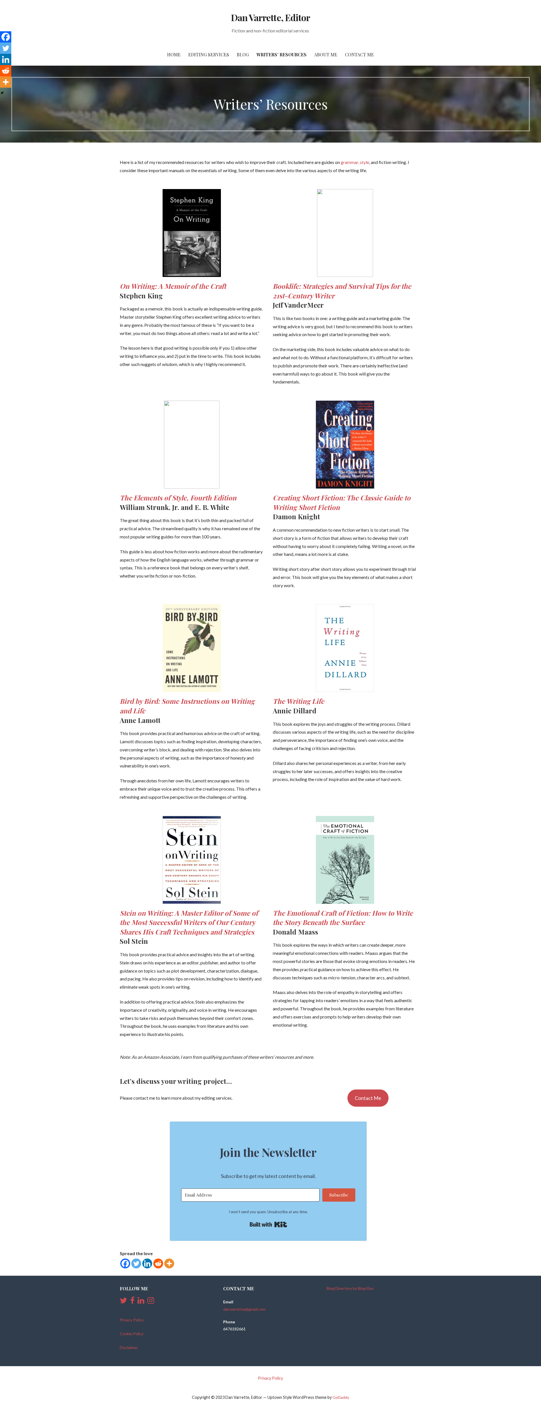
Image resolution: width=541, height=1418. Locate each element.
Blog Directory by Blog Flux (350, 1288)
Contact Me (359, 54)
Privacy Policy (132, 1319)
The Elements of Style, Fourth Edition (178, 497)
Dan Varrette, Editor (270, 17)
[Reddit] (158, 1263)
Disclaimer (129, 1347)
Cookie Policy (131, 1333)
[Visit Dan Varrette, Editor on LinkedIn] (141, 1301)
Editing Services (208, 54)
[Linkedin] (147, 1263)
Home (174, 54)
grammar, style (355, 162)
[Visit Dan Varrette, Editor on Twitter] (123, 1301)
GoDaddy (340, 1397)
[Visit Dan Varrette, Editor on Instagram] (150, 1301)
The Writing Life (298, 700)
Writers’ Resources (281, 54)
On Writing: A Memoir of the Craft (173, 285)
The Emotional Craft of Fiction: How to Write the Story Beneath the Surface (343, 917)
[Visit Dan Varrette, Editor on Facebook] (132, 1301)
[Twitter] (136, 1263)
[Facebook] (125, 1263)
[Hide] (2, 93)
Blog (243, 54)
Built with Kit (268, 1224)
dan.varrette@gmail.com (244, 1309)
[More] (169, 1263)
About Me (325, 54)
